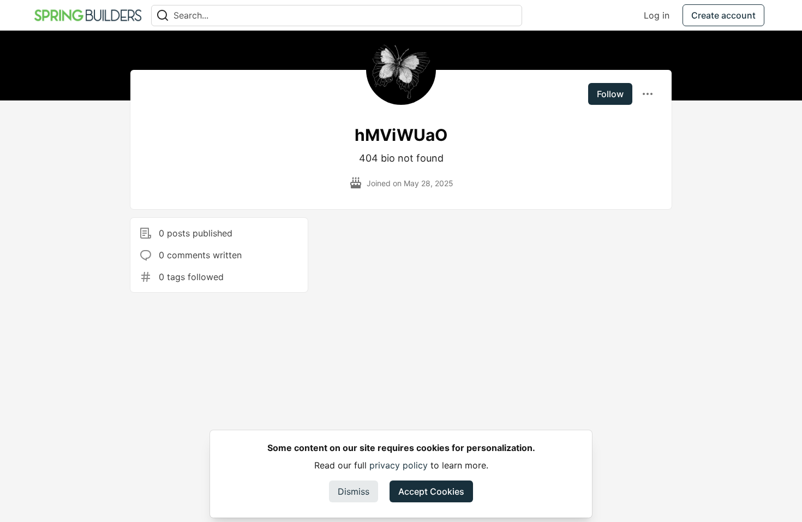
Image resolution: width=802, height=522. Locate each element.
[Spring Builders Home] (87, 15)
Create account (723, 15)
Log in (656, 15)
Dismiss (353, 491)
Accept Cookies (431, 491)
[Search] (162, 15)
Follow (610, 93)
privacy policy (398, 465)
